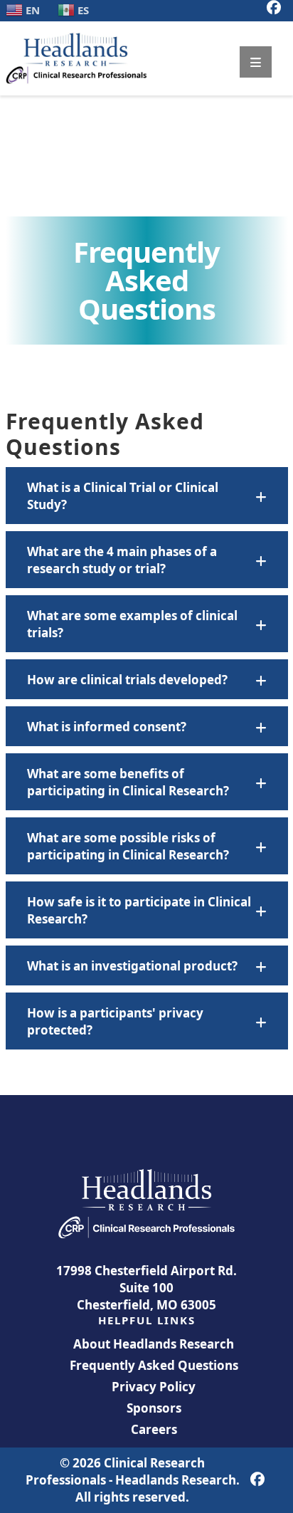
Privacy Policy (154, 1386)
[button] (147, 495)
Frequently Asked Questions (154, 1365)
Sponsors (154, 1408)
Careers (154, 1429)
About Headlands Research (153, 1344)
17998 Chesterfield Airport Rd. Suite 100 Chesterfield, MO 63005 (146, 1287)
